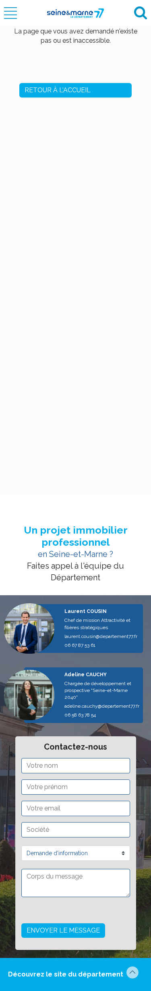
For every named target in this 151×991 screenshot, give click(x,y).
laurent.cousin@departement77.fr (100, 636)
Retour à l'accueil (58, 90)
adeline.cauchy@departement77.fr (101, 706)
